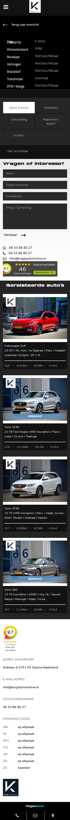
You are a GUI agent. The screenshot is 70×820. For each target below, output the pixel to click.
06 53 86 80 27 (20, 248)
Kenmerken (51, 107)
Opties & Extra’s (19, 107)
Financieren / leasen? (51, 121)
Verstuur (10, 235)
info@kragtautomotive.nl (28, 258)
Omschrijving (19, 119)
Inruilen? (19, 135)
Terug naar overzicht (25, 24)
